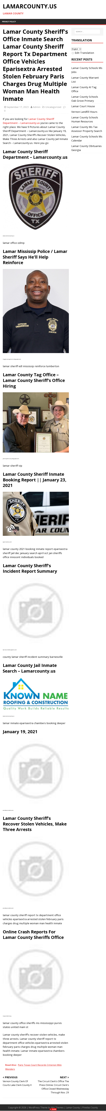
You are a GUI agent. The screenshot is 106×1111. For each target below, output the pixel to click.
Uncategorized (53, 107)
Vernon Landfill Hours (84, 111)
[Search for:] (87, 31)
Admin (36, 107)
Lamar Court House (83, 106)
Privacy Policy (9, 21)
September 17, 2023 (18, 107)
